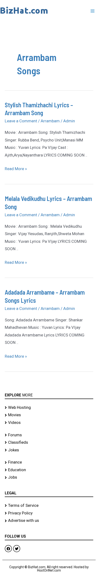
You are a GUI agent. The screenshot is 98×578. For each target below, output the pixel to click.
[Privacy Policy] (49, 513)
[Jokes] (49, 450)
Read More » (16, 168)
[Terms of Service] (49, 505)
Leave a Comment (21, 121)
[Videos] (49, 423)
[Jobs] (49, 477)
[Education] (49, 470)
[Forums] (49, 435)
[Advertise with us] (49, 520)
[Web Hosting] (49, 407)
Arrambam (50, 121)
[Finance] (49, 462)
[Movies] (49, 415)
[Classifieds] (49, 442)
